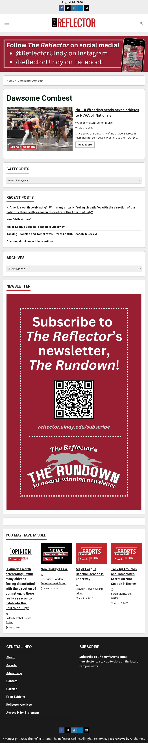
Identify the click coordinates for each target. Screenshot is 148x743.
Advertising (14, 673)
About (10, 657)
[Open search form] (141, 23)
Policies (11, 689)
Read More (86, 145)
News (48, 559)
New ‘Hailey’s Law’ (18, 219)
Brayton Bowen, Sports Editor (89, 591)
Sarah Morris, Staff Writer (122, 596)
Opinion (15, 559)
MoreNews (117, 739)
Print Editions (15, 696)
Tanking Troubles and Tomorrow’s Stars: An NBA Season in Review (51, 234)
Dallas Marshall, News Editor (18, 620)
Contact (12, 681)
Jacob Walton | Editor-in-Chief (96, 122)
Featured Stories (56, 554)
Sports (14, 146)
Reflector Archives (19, 704)
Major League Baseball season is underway (35, 227)
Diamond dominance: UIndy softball (30, 241)
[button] (6, 23)
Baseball (85, 554)
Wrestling (29, 146)
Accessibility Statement (22, 712)
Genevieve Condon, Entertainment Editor (53, 581)
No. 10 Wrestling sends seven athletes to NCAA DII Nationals (39, 129)
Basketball (122, 554)
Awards (11, 665)
